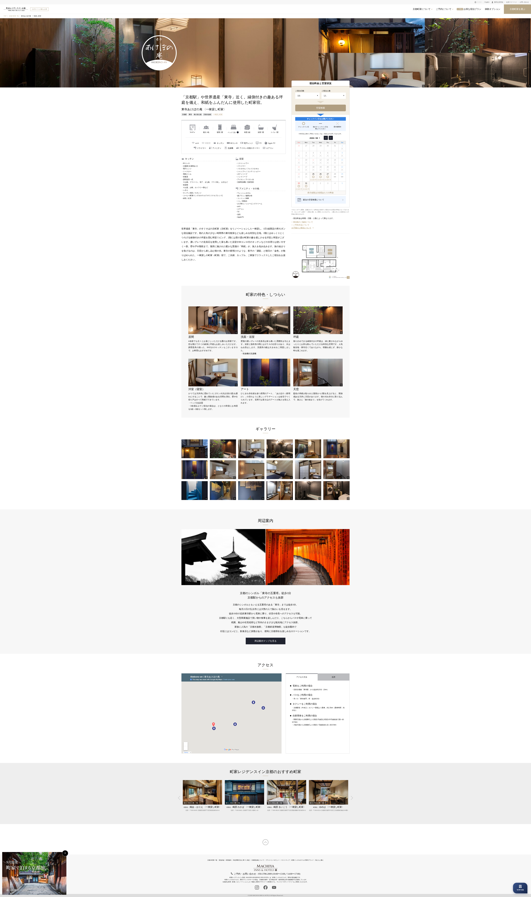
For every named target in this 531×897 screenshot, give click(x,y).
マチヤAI (520, 890)
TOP (5, 16)
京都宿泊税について (258, 860)
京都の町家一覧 (14, 16)
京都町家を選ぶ (517, 9)
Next (351, 798)
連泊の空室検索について (313, 200)
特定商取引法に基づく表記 (241, 860)
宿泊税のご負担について (303, 222)
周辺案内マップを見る (265, 641)
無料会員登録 (498, 2)
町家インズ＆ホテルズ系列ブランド (302, 860)
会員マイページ (511, 2)
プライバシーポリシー (273, 860)
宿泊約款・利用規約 (225, 860)
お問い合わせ (524, 2)
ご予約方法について (301, 225)
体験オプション (492, 9)
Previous (180, 798)
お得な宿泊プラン (469, 9)
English (487, 2)
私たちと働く (319, 860)
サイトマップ (285, 860)
